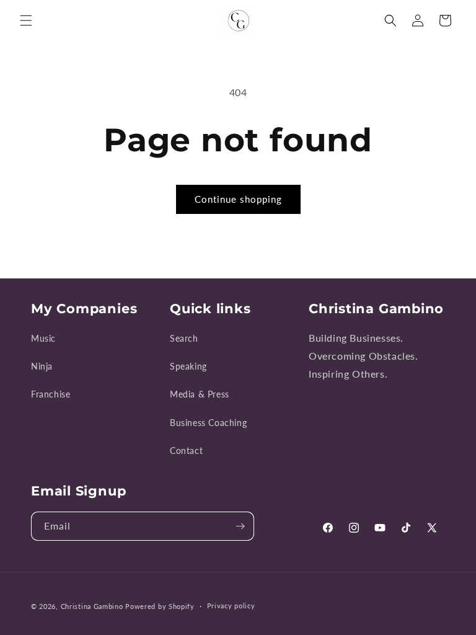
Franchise (50, 394)
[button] (26, 20)
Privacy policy (231, 606)
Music (43, 338)
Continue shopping (238, 199)
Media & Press (199, 394)
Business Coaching (208, 422)
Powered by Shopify (160, 606)
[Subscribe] (239, 526)
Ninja (42, 366)
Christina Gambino (92, 606)
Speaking (188, 366)
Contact (186, 450)
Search (184, 338)
